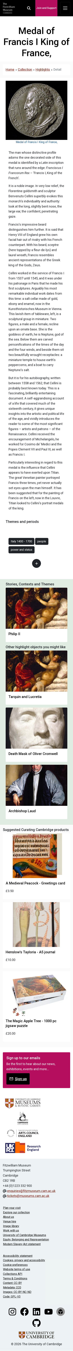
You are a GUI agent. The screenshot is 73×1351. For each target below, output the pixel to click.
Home (10, 69)
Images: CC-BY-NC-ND (17, 1292)
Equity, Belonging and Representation (26, 1239)
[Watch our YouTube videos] (49, 1311)
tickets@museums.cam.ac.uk (28, 1196)
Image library (11, 1226)
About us (8, 1217)
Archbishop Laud (22, 811)
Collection (25, 69)
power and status (21, 549)
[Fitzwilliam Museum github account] (36, 1322)
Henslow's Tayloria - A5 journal (30, 952)
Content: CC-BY (12, 1283)
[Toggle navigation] (65, 8)
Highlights (43, 69)
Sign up (21, 1079)
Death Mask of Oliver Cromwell (33, 754)
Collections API (12, 1274)
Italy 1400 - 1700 (21, 541)
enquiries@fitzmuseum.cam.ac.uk (31, 1191)
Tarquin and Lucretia (25, 697)
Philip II (14, 634)
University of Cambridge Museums (24, 1235)
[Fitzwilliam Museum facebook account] (25, 1311)
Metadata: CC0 (12, 1287)
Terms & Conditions (15, 1278)
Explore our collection (16, 1212)
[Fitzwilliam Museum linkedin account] (37, 1311)
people (41, 541)
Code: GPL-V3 (12, 1296)
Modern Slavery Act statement (22, 1244)
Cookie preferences (15, 1265)
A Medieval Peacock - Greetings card (35, 883)
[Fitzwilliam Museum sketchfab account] (60, 1311)
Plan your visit (12, 1208)
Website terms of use (16, 1269)
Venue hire (9, 1221)
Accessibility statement (17, 1256)
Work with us (11, 1230)
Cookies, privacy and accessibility (24, 1260)
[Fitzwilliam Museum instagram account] (13, 1311)
